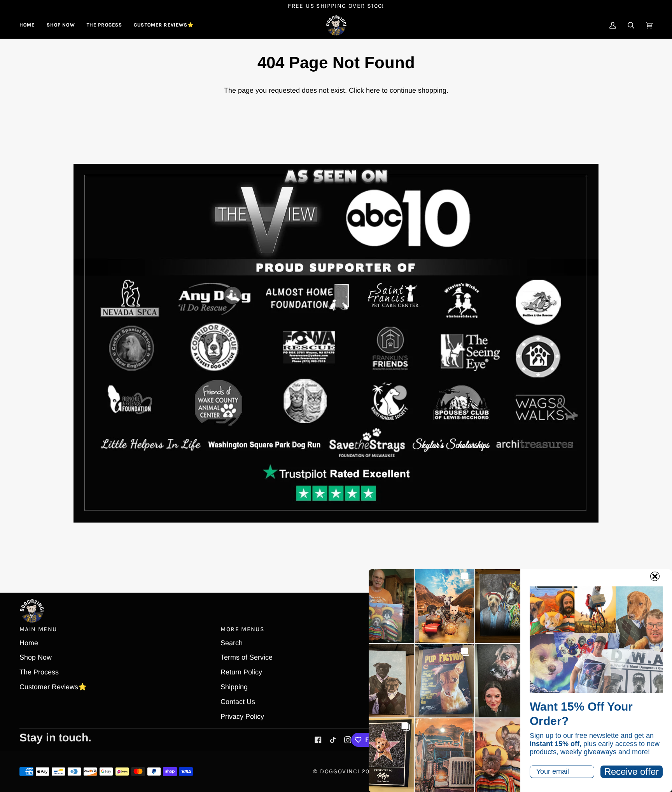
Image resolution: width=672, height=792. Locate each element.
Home (28, 643)
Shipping (234, 687)
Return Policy (241, 672)
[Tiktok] (332, 739)
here (373, 90)
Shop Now (35, 657)
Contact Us (237, 702)
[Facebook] (318, 739)
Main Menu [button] (38, 629)
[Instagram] (347, 739)
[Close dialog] (655, 576)
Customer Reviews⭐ (53, 687)
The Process (39, 672)
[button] (61, 25)
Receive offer (631, 771)
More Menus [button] (242, 629)
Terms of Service (246, 657)
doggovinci (339, 771)
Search (231, 643)
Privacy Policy (242, 716)
